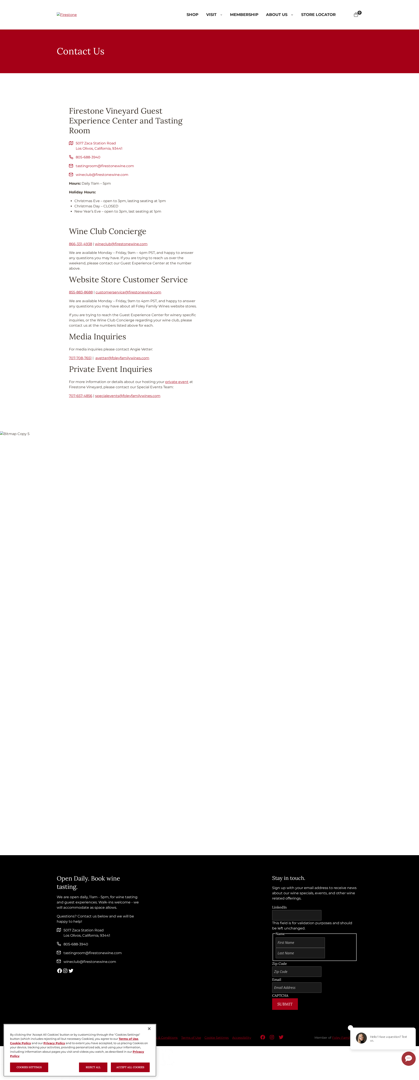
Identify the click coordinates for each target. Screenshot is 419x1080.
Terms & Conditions (163, 1038)
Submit (285, 1004)
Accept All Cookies (130, 1067)
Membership (244, 14)
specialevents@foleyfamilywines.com (127, 396)
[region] (79, 1050)
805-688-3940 (88, 157)
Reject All (93, 1067)
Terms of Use (191, 1038)
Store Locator (318, 14)
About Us (276, 14)
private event (177, 382)
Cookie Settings (216, 1038)
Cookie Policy (20, 1043)
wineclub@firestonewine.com (102, 175)
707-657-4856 (80, 396)
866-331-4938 (80, 244)
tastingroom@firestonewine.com (105, 166)
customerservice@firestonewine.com (128, 292)
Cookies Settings (29, 1067)
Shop (192, 14)
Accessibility (241, 1038)
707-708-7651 (80, 358)
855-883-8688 (81, 292)
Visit (211, 14)
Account (349, 15)
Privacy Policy (54, 1043)
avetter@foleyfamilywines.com (122, 358)
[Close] (149, 1028)
